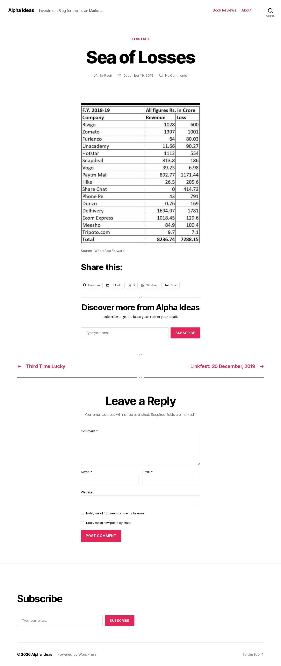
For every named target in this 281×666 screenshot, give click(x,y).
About (246, 10)
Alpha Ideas (21, 10)
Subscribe (185, 333)
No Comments (176, 75)
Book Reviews (224, 10)
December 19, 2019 (138, 75)
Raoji (108, 75)
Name (86, 472)
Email (148, 472)
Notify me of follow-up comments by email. (115, 513)
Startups (140, 39)
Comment (89, 431)
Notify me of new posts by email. (108, 523)
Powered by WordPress (76, 654)
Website (87, 492)
